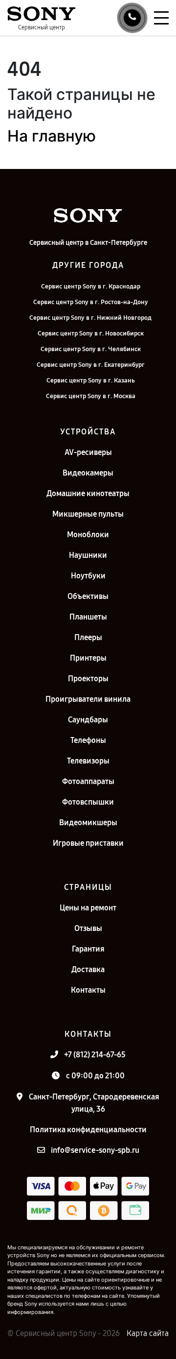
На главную (51, 135)
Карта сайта (148, 1333)
